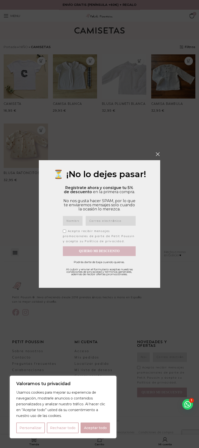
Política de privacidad (104, 241)
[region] (63, 407)
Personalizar (30, 428)
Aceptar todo (95, 428)
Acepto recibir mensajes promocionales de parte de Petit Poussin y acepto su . (98, 236)
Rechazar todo (62, 428)
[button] (187, 404)
